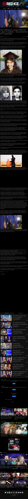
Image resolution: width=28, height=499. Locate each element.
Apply (14, 383)
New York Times (9, 48)
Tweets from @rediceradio (8, 399)
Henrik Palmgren (14, 494)
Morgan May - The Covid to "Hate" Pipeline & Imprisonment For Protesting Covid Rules (6, 485)
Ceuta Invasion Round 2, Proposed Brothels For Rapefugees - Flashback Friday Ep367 (12, 467)
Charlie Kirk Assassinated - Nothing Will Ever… (18, 345)
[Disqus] (13, 283)
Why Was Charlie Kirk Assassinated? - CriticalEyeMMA (19, 331)
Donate (14, 389)
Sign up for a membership (5, 387)
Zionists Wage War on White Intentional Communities (20, 359)
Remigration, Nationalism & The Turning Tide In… (18, 352)
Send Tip (14, 396)
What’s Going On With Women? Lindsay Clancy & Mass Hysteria (20, 478)
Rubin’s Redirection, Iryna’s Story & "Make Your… (19, 338)
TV (15, 8)
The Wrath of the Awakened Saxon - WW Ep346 (19, 366)
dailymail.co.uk (6, 36)
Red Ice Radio (11, 8)
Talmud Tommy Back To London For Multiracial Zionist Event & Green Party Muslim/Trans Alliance (20, 418)
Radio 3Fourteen (21, 8)
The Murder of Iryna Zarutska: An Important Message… (20, 324)
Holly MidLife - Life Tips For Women (8, 434)
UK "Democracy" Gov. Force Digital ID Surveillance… (19, 317)
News (5, 8)
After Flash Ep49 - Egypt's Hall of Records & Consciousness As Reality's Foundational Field (7, 417)
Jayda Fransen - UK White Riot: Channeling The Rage (6, 478)
